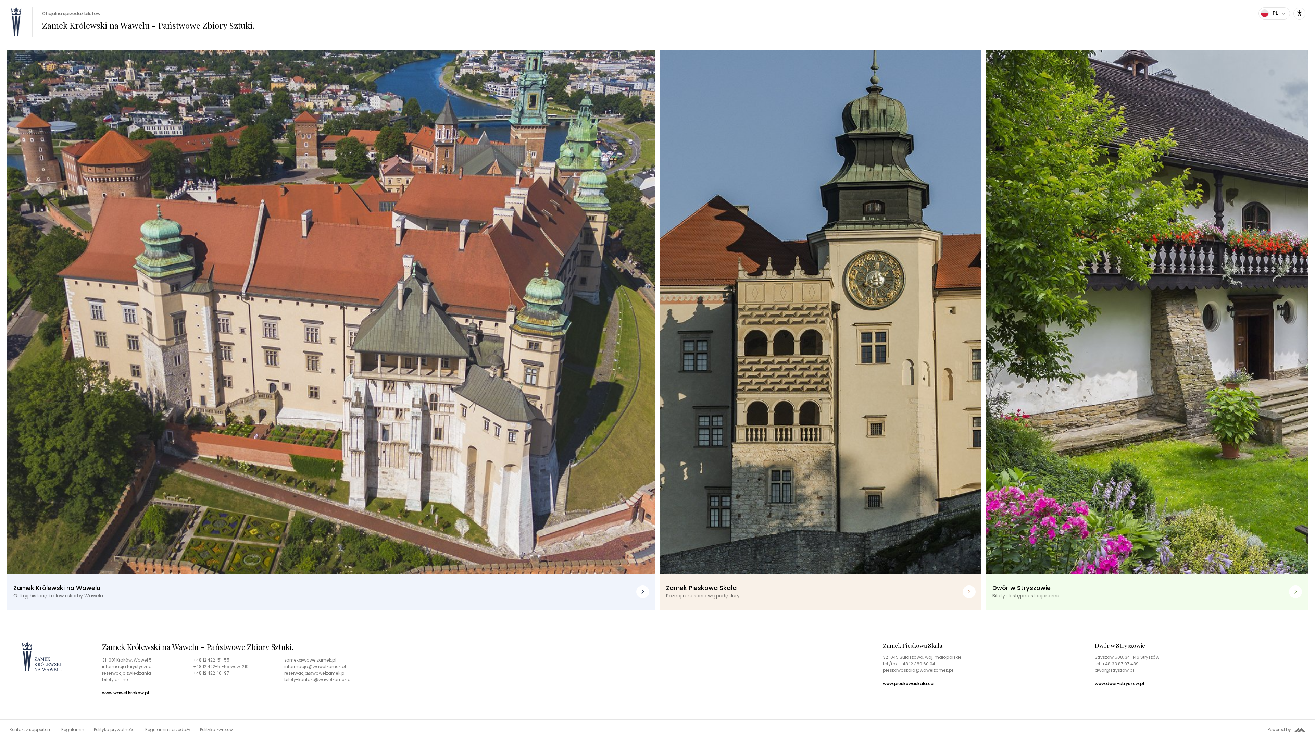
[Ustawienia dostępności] (1299, 14)
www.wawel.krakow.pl (125, 693)
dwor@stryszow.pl (1114, 670)
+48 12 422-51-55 (211, 660)
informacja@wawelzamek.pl (315, 666)
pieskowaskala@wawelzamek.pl (918, 670)
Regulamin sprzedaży (167, 729)
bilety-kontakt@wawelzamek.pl (318, 679)
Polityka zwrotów (216, 729)
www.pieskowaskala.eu (908, 683)
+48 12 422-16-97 (211, 673)
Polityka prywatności (115, 729)
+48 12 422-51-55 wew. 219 (221, 666)
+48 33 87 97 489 (1120, 664)
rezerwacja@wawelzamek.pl (315, 673)
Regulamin (72, 729)
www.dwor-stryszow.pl (1119, 683)
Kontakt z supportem (31, 729)
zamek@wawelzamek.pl (310, 660)
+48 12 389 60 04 (917, 664)
